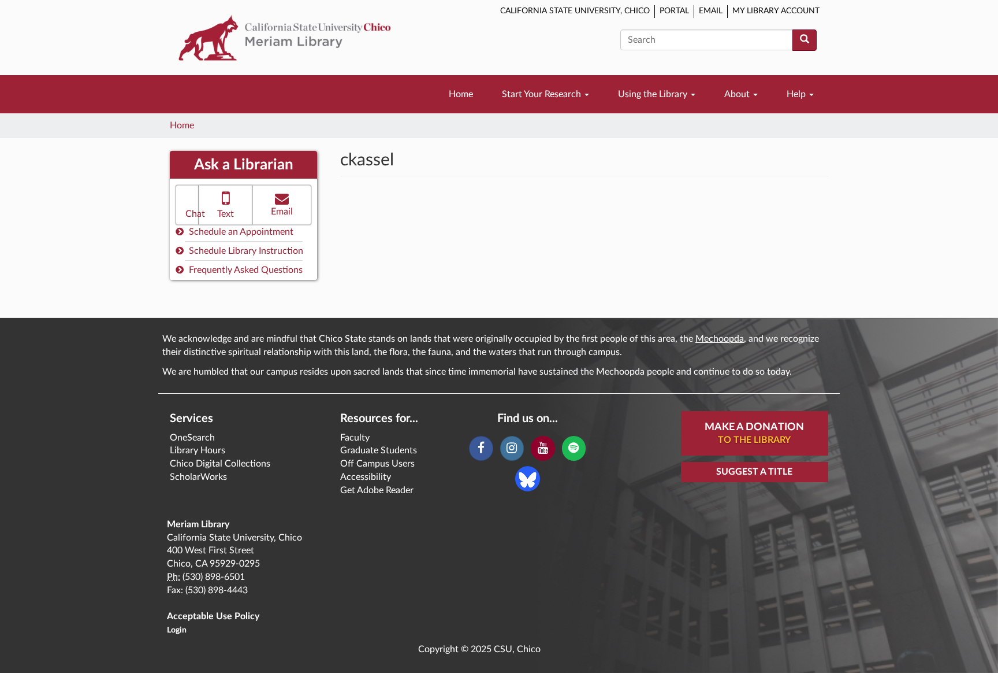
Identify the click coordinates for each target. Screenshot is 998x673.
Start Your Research (542, 94)
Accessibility (365, 477)
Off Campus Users (377, 463)
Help (797, 94)
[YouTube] (542, 448)
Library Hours (197, 450)
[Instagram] (512, 448)
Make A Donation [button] (754, 433)
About (738, 94)
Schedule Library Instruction (245, 251)
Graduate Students (378, 450)
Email (711, 11)
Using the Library (654, 94)
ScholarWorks (198, 477)
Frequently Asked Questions (245, 270)
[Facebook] (481, 448)
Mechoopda (719, 338)
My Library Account (776, 11)
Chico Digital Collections (220, 463)
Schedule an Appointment (240, 231)
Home (461, 94)
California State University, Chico (575, 11)
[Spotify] (574, 448)
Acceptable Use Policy (213, 616)
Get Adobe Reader (377, 490)
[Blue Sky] (528, 478)
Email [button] (282, 211)
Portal (674, 11)
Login (177, 630)
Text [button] (225, 214)
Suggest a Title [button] (754, 471)
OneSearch (192, 437)
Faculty (355, 437)
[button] (187, 205)
